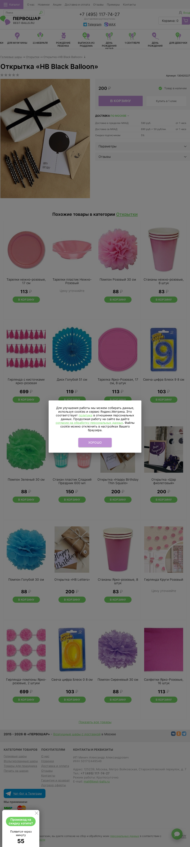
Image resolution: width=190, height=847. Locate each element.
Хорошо (95, 442)
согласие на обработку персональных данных (89, 423)
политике (85, 415)
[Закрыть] (36, 814)
